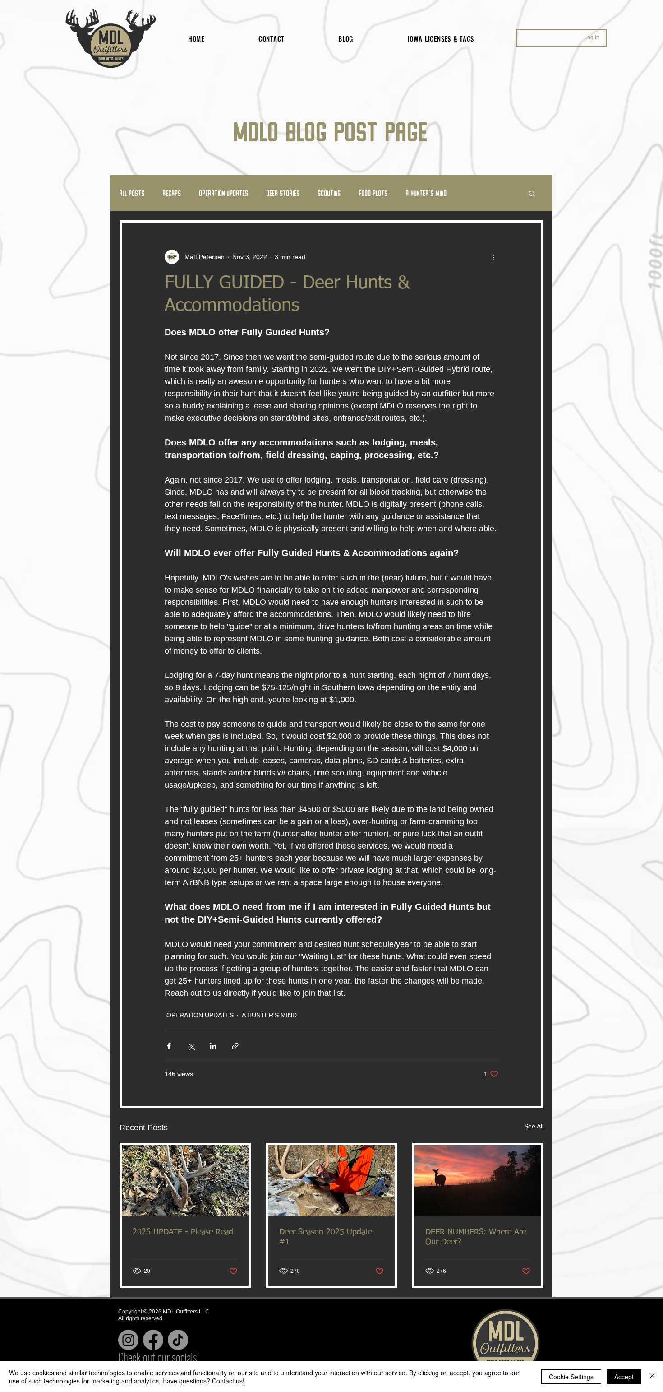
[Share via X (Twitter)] (191, 1046)
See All (533, 1126)
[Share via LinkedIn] (213, 1046)
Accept (624, 1376)
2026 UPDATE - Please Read (183, 1232)
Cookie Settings (571, 1376)
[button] (532, 193)
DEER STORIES (283, 193)
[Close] (652, 1377)
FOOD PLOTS (373, 193)
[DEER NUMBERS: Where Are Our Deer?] (477, 1180)
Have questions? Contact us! (203, 1380)
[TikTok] (178, 1340)
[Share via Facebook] (169, 1046)
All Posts (132, 193)
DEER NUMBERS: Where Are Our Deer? (475, 1237)
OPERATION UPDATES (224, 193)
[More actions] (493, 256)
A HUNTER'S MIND (426, 193)
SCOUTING (329, 193)
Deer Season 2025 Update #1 (325, 1237)
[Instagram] (128, 1340)
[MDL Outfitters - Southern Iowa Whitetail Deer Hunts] (331, 1180)
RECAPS (172, 193)
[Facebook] (153, 1340)
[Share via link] (235, 1046)
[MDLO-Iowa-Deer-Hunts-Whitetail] (185, 1180)
